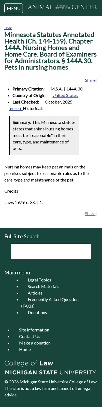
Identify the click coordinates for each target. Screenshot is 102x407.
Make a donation (35, 342)
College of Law (83, 381)
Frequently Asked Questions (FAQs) (51, 302)
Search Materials (43, 286)
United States (65, 95)
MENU (13, 8)
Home (8, 28)
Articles (35, 292)
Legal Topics (39, 279)
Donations (37, 312)
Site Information (34, 329)
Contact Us (29, 336)
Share (90, 80)
